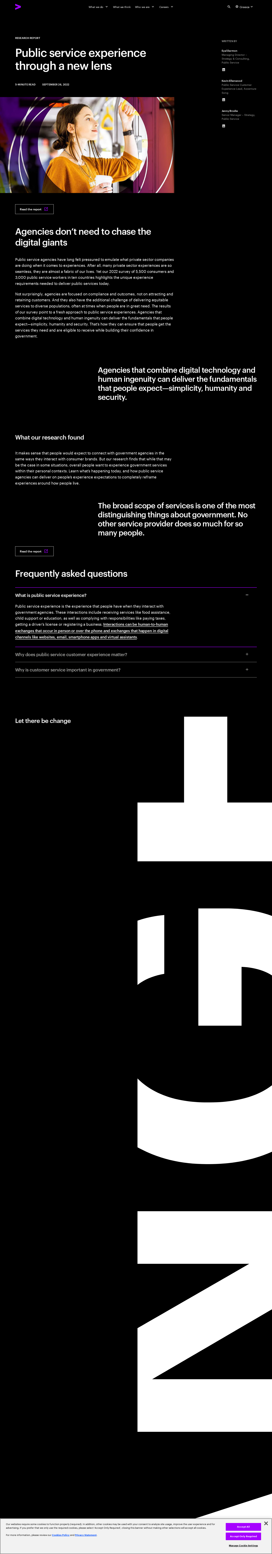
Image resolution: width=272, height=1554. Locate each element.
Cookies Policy (61, 1535)
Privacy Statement (86, 1535)
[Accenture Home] (26, 7)
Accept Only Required (243, 1536)
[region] (136, 1536)
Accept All (243, 1527)
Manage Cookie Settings (243, 1545)
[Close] (266, 1523)
